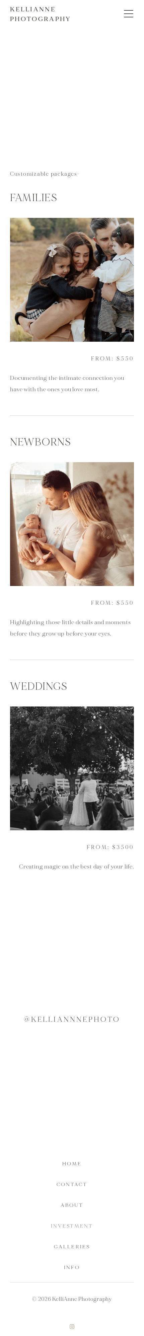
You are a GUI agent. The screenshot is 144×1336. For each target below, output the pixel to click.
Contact (72, 1184)
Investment (72, 1226)
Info (72, 1267)
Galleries (72, 1247)
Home (72, 1164)
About (72, 1205)
